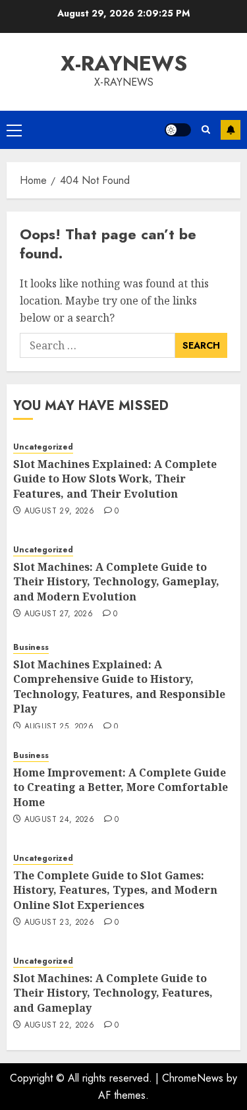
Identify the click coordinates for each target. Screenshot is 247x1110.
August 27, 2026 (58, 614)
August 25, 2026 (59, 727)
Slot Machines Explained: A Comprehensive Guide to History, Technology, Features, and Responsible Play (119, 686)
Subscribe (230, 130)
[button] (14, 130)
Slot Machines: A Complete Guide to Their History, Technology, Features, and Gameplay (113, 993)
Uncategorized (43, 447)
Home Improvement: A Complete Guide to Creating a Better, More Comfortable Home (120, 787)
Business (31, 647)
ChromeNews (192, 1078)
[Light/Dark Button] (178, 129)
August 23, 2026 (59, 923)
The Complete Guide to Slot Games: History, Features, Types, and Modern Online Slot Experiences (115, 890)
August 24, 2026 (59, 820)
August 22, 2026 (59, 1025)
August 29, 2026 (59, 511)
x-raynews (124, 63)
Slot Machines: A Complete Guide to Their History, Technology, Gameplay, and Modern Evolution (116, 582)
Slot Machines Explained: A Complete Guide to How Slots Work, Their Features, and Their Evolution (115, 479)
